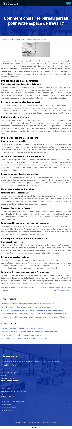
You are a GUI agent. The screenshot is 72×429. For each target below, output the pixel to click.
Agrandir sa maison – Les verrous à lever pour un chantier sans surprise (27, 307)
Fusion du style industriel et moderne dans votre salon (21, 335)
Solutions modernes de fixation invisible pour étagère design (54, 288)
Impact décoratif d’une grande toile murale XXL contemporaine (24, 338)
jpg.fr (19, 66)
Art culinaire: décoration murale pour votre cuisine (18, 288)
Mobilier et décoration (8, 39)
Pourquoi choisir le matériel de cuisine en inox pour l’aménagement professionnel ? (32, 310)
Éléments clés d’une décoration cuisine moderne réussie (22, 328)
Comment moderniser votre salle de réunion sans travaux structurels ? (27, 304)
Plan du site (36, 428)
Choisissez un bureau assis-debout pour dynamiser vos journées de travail (29, 332)
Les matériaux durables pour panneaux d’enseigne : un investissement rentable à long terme (35, 317)
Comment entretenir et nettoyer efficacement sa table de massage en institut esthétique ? (34, 314)
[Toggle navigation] (68, 3)
